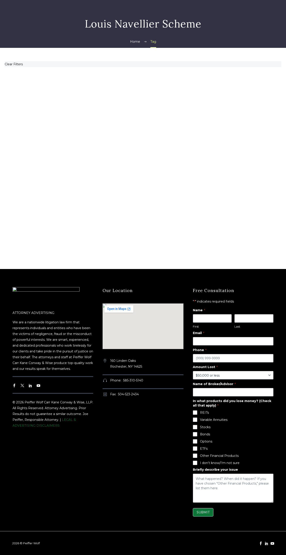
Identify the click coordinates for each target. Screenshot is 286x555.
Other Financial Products (219, 456)
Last (237, 326)
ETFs (204, 449)
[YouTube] (272, 543)
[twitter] (22, 385)
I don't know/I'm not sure (220, 463)
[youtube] (38, 385)
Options (206, 441)
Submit (203, 512)
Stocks (205, 427)
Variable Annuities (213, 420)
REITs (204, 413)
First (196, 326)
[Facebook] (261, 543)
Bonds (205, 434)
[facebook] (14, 385)
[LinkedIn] (266, 543)
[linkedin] (30, 385)
